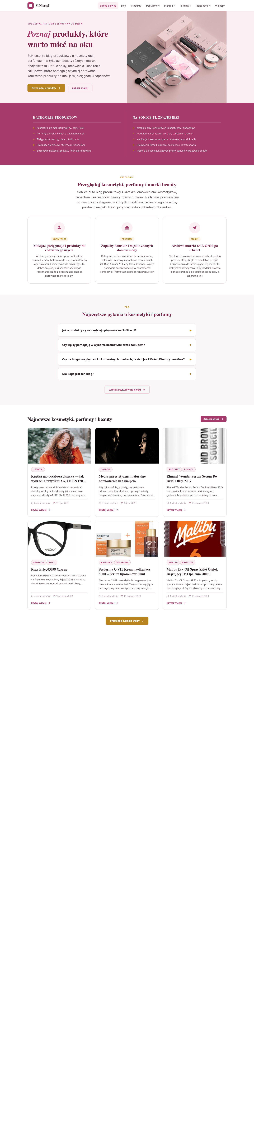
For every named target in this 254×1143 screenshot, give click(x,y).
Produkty (136, 5)
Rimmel (188, 469)
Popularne (152, 5)
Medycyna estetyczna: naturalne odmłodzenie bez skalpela (122, 479)
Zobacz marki (80, 88)
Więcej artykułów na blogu (125, 389)
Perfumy (184, 5)
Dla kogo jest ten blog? (78, 374)
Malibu (173, 562)
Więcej (219, 5)
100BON (38, 469)
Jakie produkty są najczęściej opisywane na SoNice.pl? (99, 330)
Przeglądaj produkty (44, 88)
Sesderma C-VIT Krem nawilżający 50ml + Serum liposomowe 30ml (124, 572)
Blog (123, 5)
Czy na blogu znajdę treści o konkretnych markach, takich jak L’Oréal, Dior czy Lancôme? (123, 359)
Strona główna (108, 5)
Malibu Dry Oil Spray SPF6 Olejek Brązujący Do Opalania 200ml (192, 572)
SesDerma (122, 562)
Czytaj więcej (38, 510)
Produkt (174, 469)
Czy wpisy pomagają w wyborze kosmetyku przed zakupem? (103, 345)
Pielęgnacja (202, 5)
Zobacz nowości (211, 418)
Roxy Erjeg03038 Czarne (49, 569)
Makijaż (168, 5)
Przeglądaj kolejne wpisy (125, 620)
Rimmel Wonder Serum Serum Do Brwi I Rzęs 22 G (192, 479)
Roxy (52, 562)
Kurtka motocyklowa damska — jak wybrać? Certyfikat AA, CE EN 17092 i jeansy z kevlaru (58, 481)
